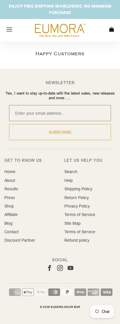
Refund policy (76, 240)
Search (70, 171)
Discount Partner (19, 240)
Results (11, 189)
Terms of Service (79, 214)
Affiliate (11, 214)
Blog (8, 223)
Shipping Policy (78, 189)
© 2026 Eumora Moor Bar (60, 307)
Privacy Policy (77, 206)
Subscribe (60, 132)
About (9, 180)
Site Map (72, 223)
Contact (11, 231)
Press (9, 197)
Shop (9, 206)
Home (9, 171)
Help (68, 180)
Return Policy (76, 197)
